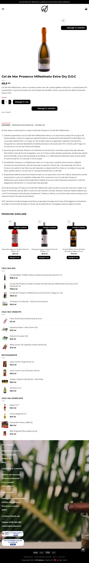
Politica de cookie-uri (11, 502)
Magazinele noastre (42, 557)
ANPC (4, 510)
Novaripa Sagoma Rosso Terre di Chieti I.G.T (44, 250)
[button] (3, 9)
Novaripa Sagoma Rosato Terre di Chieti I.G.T (15, 250)
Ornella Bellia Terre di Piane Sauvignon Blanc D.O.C (74, 250)
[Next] (87, 241)
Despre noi (28, 557)
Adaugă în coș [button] (15, 257)
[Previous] (1, 241)
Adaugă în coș (22, 102)
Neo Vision (63, 560)
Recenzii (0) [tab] (40, 125)
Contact (61, 557)
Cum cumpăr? (8, 482)
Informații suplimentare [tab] (23, 125)
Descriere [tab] (6, 125)
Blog (55, 557)
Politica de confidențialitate (14, 498)
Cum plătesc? (8, 486)
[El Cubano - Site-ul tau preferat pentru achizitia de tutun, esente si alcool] (44, 9)
